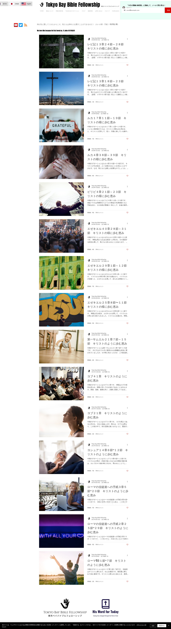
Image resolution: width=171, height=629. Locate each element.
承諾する (162, 626)
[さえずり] (21, 25)
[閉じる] (168, 625)
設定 (153, 626)
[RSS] (26, 25)
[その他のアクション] (128, 39)
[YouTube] (16, 25)
